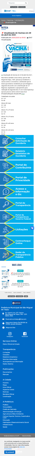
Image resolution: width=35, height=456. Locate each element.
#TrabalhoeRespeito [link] (7, 94)
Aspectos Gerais (8, 389)
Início (3, 20)
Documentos (7, 372)
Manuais (6, 374)
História (5, 383)
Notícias (10, 20)
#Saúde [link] (16, 94)
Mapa (5, 385)
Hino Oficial (7, 387)
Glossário (6, 354)
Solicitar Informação (10, 359)
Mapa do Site (10, 327)
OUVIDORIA (22, 7)
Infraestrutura (7, 424)
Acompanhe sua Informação (13, 361)
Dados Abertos (8, 364)
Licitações (6, 352)
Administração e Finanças (12, 411)
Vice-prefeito (7, 407)
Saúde (5, 427)
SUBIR (26, 296)
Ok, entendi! (9, 452)
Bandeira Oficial (8, 394)
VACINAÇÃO (19, 20)
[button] (26, 3)
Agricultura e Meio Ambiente (13, 414)
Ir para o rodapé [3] (26, 292)
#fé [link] (20, 94)
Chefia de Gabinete (9, 409)
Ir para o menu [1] (8, 292)
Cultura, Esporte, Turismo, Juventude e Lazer (16, 417)
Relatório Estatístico (10, 357)
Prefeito (5, 405)
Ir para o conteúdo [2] (17, 292)
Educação (6, 420)
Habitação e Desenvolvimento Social (16, 422)
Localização (7, 396)
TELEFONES (14, 7)
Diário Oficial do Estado (11, 344)
